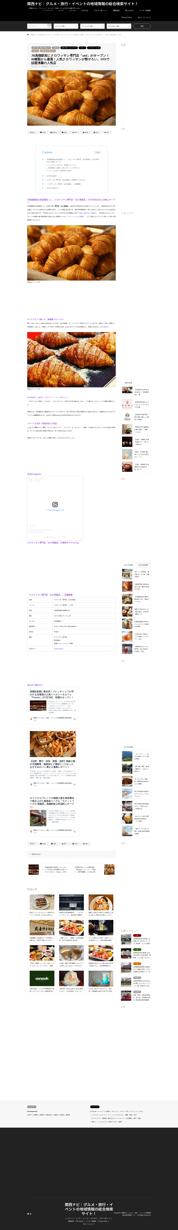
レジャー (121, 1118)
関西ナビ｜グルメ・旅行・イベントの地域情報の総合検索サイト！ (89, 1209)
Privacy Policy (126, 17)
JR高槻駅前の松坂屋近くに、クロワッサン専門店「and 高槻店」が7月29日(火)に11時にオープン (73, 161)
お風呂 (107, 1111)
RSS (30, 1214)
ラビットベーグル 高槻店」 (76, 216)
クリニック (133, 1111)
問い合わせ (129, 10)
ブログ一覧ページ (100, 10)
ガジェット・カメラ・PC (120, 1111)
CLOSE (98, 152)
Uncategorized (32, 1111)
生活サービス (112, 1122)
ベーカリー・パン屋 (93, 48)
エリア (61, 10)
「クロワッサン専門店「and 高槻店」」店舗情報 (64, 184)
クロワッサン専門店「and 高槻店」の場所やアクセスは (66, 180)
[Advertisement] (71, 301)
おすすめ (85, 10)
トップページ (48, 10)
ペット (109, 1115)
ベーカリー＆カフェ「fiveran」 (87, 213)
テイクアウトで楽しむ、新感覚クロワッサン (62, 165)
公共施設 (129, 1118)
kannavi (38, 854)
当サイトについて (144, 17)
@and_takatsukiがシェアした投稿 (55, 537)
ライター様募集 (145, 10)
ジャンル (72, 10)
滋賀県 (68, 1115)
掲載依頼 (116, 10)
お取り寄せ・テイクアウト (69, 48)
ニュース (102, 1115)
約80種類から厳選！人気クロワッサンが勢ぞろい (64, 168)
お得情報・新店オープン (48, 51)
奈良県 (62, 1115)
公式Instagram (52, 176)
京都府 (35, 1115)
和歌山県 (49, 1115)
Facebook (28, 1214)
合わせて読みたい (53, 188)
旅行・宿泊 (137, 1118)
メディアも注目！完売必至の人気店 (59, 170)
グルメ (82, 48)
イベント (101, 1111)
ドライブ (95, 1115)
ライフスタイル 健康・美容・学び (125, 1115)
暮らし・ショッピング (99, 1122)
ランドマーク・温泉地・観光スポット (104, 1118)
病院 (120, 1122)
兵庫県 (42, 1115)
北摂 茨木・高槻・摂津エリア (41, 48)
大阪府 (56, 48)
